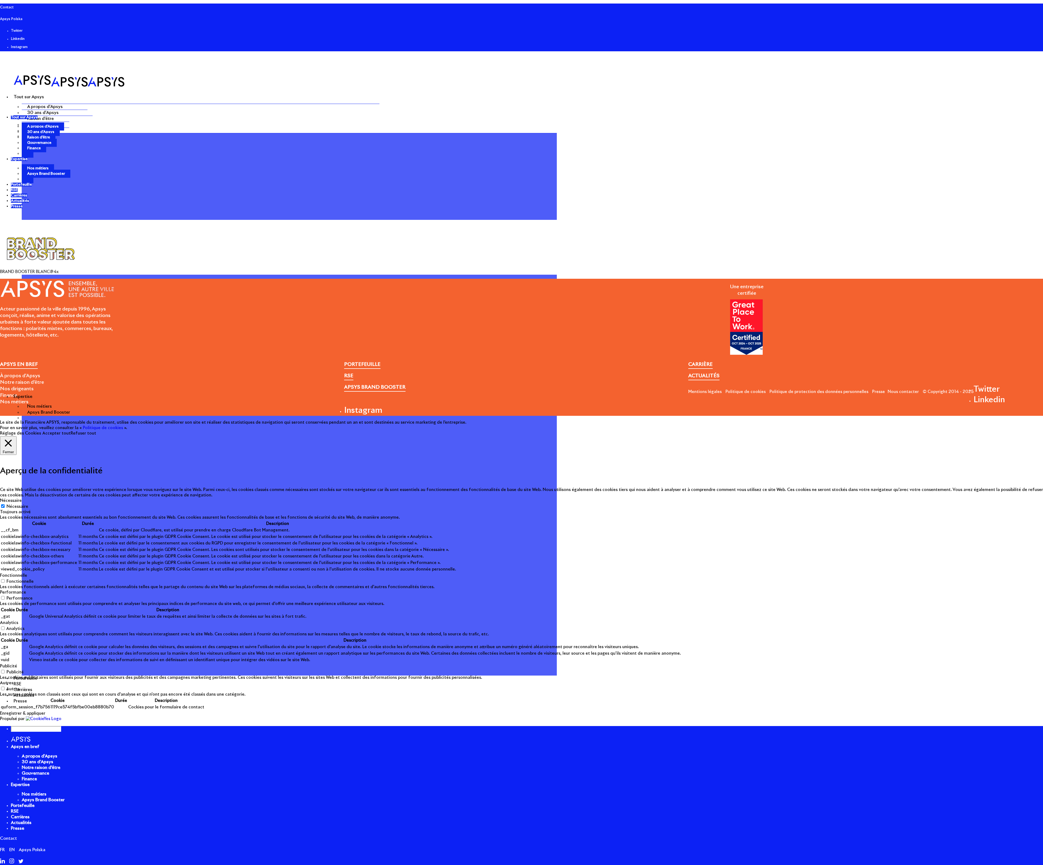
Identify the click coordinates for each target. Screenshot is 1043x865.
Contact (7, 7)
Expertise (20, 784)
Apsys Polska (11, 19)
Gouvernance (39, 143)
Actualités (21, 822)
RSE (14, 811)
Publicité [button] (8, 666)
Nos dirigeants (17, 388)
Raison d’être (40, 118)
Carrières (20, 817)
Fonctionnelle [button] (13, 576)
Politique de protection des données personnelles (818, 392)
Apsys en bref (25, 746)
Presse (878, 392)
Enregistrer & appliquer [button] (22, 713)
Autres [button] (6, 683)
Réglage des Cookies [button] (20, 433)
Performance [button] (13, 592)
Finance (34, 148)
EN (12, 850)
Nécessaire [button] (11, 501)
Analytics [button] (9, 623)
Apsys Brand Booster (48, 412)
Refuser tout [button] (83, 433)
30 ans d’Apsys (43, 112)
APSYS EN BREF (19, 364)
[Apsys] (69, 85)
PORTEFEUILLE (362, 364)
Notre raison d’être (22, 382)
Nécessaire (17, 507)
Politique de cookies (745, 392)
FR (2, 850)
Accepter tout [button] (56, 433)
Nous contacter (903, 392)
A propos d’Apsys (45, 106)
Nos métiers (39, 406)
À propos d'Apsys (20, 375)
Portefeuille (22, 805)
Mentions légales (705, 392)
